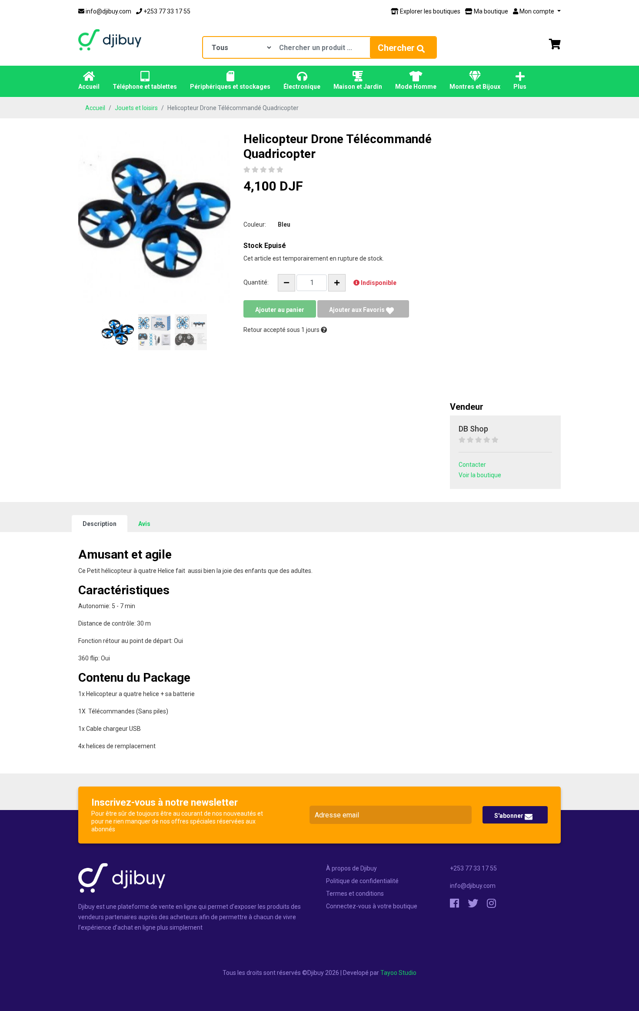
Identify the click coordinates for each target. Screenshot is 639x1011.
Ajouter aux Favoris (357, 309)
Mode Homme (415, 86)
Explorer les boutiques (429, 11)
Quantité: (256, 282)
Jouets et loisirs (136, 107)
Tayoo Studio (398, 972)
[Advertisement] (505, 266)
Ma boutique (490, 11)
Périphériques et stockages (230, 86)
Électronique (301, 86)
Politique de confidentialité (362, 880)
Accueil (89, 86)
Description (99, 523)
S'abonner (509, 815)
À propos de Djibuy (351, 868)
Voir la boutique (480, 475)
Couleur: (254, 224)
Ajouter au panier (279, 309)
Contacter (472, 464)
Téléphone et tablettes (145, 86)
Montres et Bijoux (474, 86)
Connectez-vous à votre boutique (371, 906)
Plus (519, 86)
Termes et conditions (355, 893)
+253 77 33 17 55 (166, 11)
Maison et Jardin (357, 86)
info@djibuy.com (107, 11)
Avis (144, 523)
